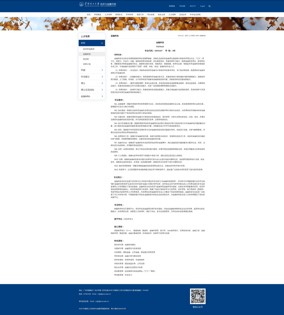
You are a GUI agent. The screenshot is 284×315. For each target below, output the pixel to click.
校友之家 (161, 14)
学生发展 (150, 14)
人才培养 (108, 14)
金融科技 (203, 35)
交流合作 (182, 14)
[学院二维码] (198, 290)
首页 (89, 14)
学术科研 (129, 14)
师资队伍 (118, 14)
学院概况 (97, 14)
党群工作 (140, 14)
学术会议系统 (195, 14)
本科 (197, 35)
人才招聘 (172, 14)
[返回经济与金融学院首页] (97, 2)
